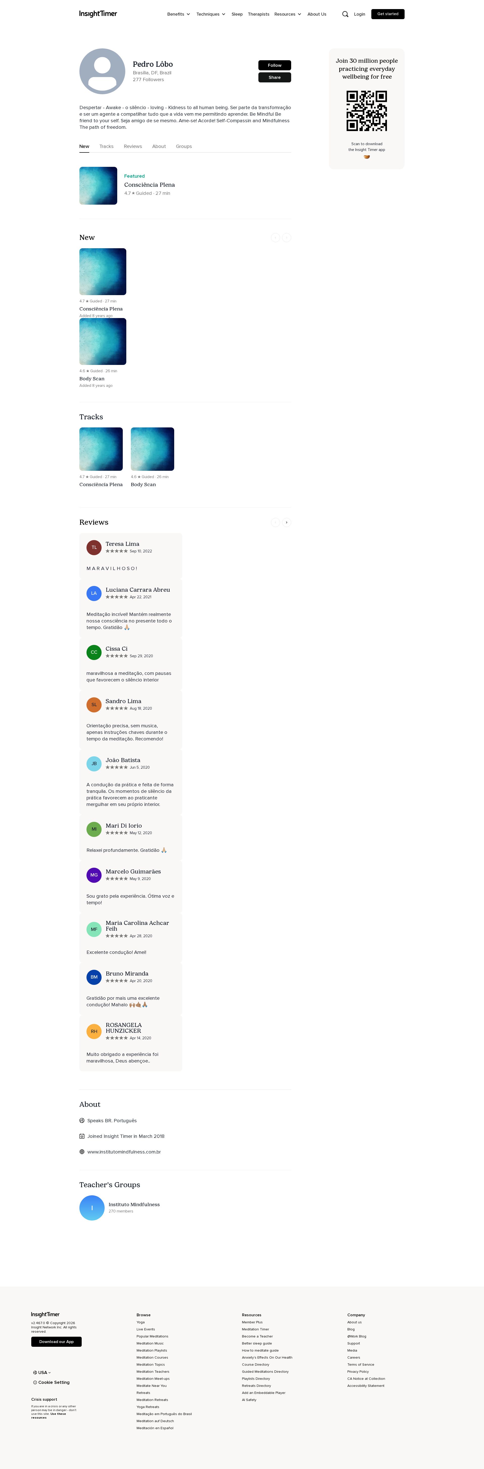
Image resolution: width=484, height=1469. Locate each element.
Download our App (56, 1341)
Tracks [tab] (106, 146)
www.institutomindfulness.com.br (124, 1152)
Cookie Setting (54, 1382)
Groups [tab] (184, 146)
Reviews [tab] (133, 146)
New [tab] (84, 146)
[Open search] (345, 14)
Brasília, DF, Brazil (152, 73)
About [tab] (159, 146)
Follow (275, 65)
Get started (388, 13)
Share (275, 77)
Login (359, 14)
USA (42, 1372)
